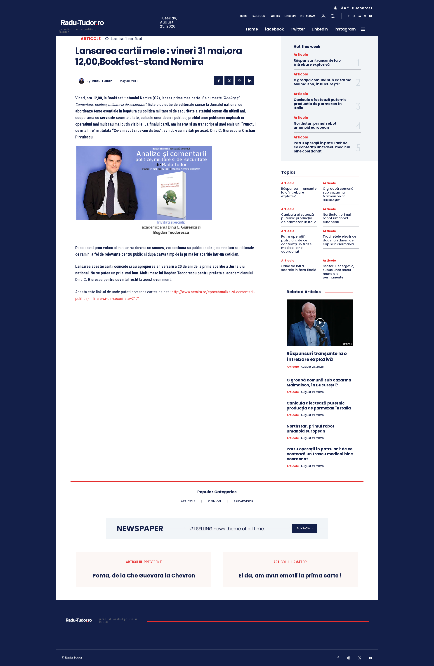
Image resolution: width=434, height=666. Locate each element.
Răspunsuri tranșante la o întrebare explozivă (317, 62)
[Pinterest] (239, 80)
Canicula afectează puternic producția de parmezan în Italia (320, 103)
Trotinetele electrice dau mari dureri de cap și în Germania (339, 240)
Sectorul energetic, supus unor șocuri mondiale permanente (338, 272)
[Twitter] (365, 16)
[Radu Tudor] (83, 81)
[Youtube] (370, 16)
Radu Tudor (102, 81)
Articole (91, 39)
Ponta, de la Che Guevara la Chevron (143, 576)
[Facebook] (348, 16)
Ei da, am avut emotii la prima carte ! (290, 576)
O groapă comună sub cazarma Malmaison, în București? (322, 82)
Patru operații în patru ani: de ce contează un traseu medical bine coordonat (322, 147)
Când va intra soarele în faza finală (298, 268)
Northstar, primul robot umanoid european (315, 125)
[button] (332, 16)
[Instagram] (354, 16)
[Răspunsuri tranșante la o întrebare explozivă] (320, 322)
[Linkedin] (359, 16)
